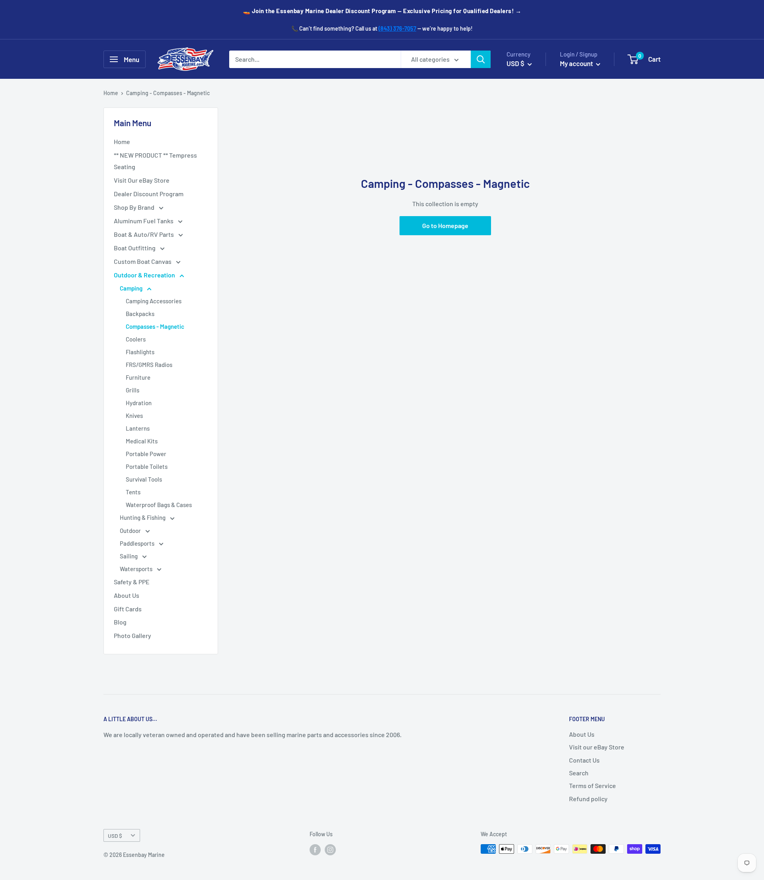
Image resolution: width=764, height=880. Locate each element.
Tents (133, 492)
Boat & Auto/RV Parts (144, 234)
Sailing (129, 556)
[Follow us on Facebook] (315, 849)
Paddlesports (138, 543)
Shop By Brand (135, 207)
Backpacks (140, 313)
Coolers (136, 339)
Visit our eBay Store (596, 747)
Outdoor (131, 530)
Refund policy (588, 798)
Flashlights (140, 351)
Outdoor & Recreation (145, 275)
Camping (132, 288)
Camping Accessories (153, 300)
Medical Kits (142, 441)
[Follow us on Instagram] (330, 849)
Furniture (138, 377)
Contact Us (584, 760)
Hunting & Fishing (143, 517)
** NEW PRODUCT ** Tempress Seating (155, 161)
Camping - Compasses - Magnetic (168, 93)
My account (577, 63)
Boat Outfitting (135, 248)
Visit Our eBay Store (142, 180)
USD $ (115, 835)
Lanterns (138, 428)
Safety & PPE (132, 581)
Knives (134, 415)
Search (579, 773)
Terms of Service (592, 785)
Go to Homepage (445, 225)
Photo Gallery (132, 635)
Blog (120, 622)
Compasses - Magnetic (155, 326)
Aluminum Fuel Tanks (144, 220)
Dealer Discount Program (148, 193)
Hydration (139, 402)
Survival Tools (144, 479)
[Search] (481, 59)
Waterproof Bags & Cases (159, 504)
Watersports (137, 568)
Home (110, 93)
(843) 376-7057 (397, 28)
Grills (132, 390)
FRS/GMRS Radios (149, 364)
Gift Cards (128, 609)
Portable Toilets (147, 466)
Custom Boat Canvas (143, 261)
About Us (126, 595)
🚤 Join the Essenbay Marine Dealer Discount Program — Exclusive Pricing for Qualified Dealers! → (382, 10)
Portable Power (146, 453)
